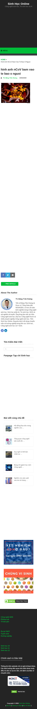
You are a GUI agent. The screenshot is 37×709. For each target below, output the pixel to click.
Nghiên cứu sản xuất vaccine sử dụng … (21, 479)
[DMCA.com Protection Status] (16, 604)
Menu (5, 50)
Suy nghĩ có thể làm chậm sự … (21, 453)
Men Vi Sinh (27, 705)
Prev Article (10, 284)
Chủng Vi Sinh (17, 705)
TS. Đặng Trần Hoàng (10, 78)
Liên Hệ (8, 705)
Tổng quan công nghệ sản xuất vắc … (21, 440)
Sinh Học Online (18, 3)
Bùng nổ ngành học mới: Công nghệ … (22, 466)
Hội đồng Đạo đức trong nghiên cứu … (22, 427)
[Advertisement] (18, 27)
